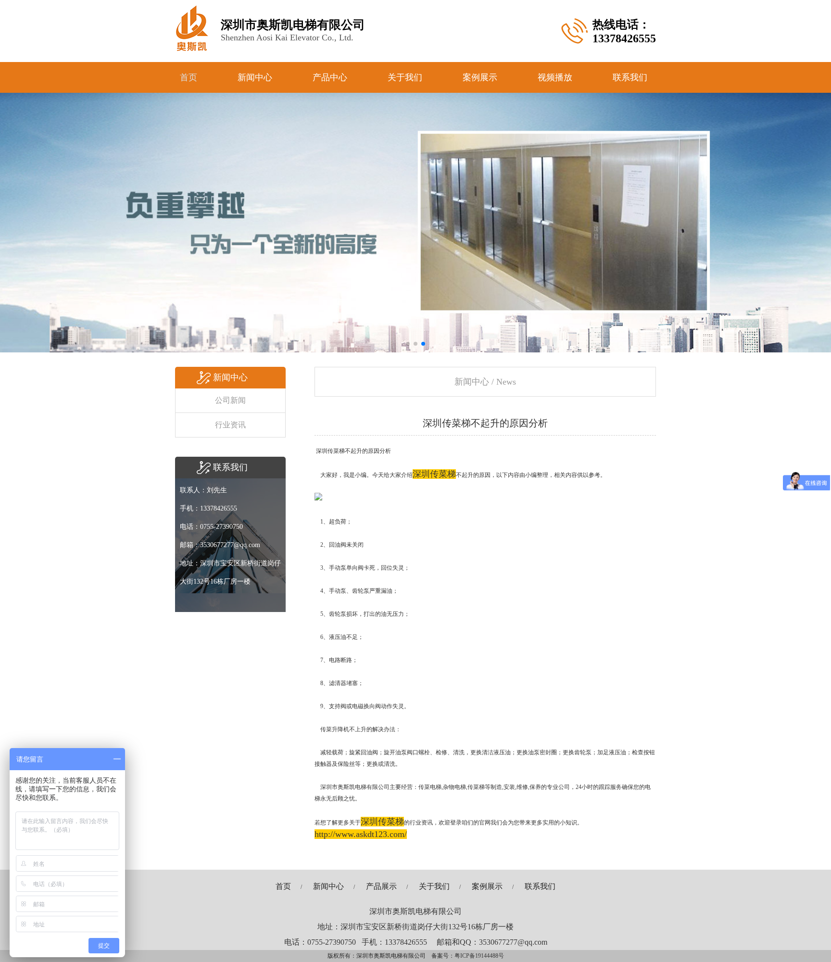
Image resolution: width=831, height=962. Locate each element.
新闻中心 (255, 77)
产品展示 (381, 886)
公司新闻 (230, 400)
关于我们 (405, 77)
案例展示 (480, 77)
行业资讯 (230, 425)
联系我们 (630, 77)
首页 (188, 77)
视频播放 (555, 77)
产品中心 (330, 77)
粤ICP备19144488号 (479, 955)
